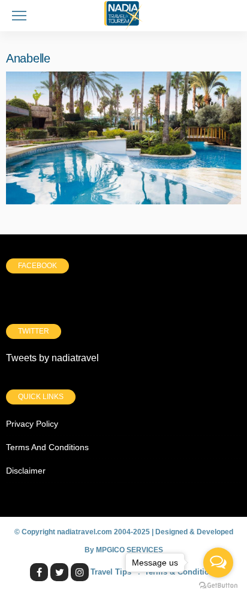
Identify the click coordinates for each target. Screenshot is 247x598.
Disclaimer (26, 470)
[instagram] (80, 572)
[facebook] (39, 572)
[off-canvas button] (19, 15)
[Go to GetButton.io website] (218, 586)
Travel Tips (111, 571)
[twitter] (59, 572)
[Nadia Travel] (123, 14)
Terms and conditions (47, 447)
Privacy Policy (32, 424)
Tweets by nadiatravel (52, 358)
